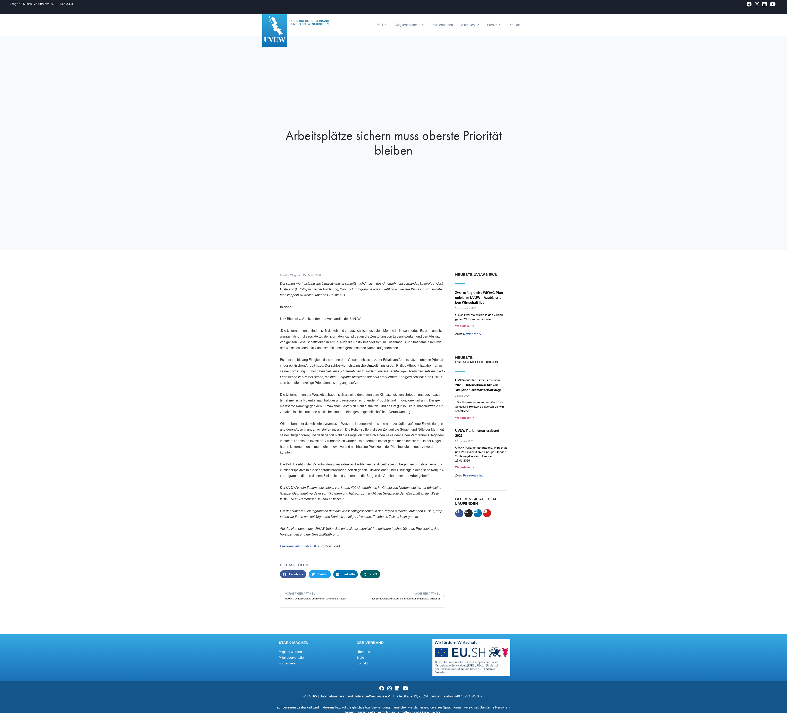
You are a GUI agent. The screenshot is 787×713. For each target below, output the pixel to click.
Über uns (363, 652)
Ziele (360, 657)
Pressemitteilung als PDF (298, 546)
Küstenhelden (443, 25)
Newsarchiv (472, 334)
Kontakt (515, 25)
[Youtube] (487, 513)
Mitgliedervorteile (407, 25)
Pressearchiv (473, 475)
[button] (293, 574)
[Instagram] (468, 513)
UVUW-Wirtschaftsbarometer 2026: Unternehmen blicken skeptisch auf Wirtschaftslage (478, 385)
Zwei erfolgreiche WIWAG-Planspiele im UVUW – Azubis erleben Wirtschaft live (479, 297)
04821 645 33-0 (61, 4)
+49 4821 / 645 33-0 (468, 696)
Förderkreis (287, 663)
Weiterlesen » (464, 326)
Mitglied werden (290, 652)
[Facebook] (459, 513)
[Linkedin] (478, 513)
